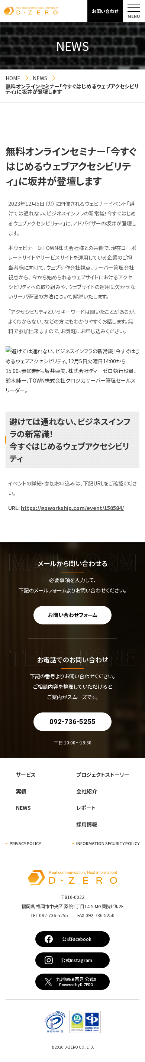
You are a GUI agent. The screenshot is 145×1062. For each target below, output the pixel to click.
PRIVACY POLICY (25, 843)
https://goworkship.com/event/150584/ (72, 507)
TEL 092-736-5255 (72, 915)
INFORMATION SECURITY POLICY (107, 843)
